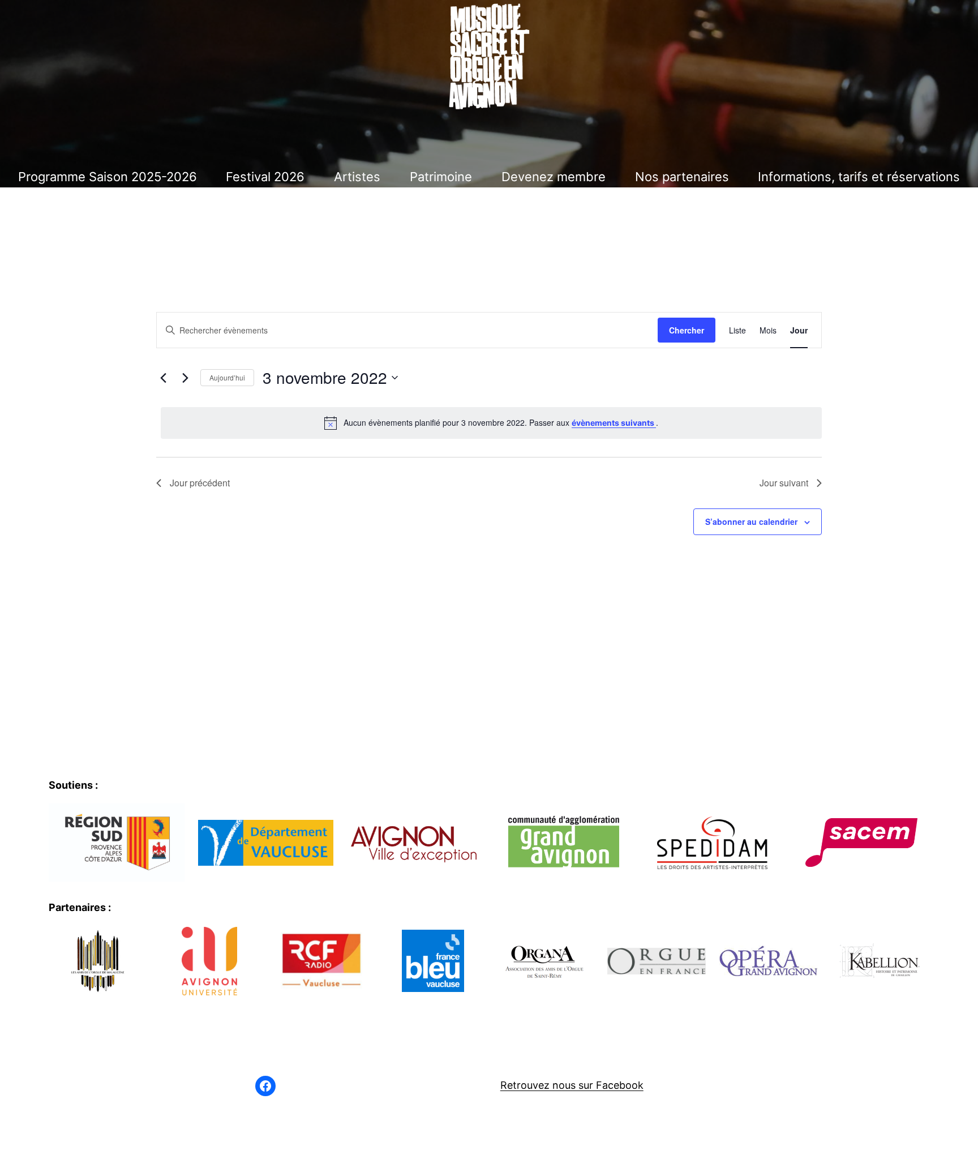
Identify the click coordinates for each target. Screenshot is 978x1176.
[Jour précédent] (163, 377)
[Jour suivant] (185, 377)
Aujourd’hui (227, 377)
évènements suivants (614, 422)
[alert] (491, 423)
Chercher (686, 330)
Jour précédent (200, 482)
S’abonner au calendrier (751, 521)
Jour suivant (784, 482)
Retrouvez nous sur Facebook (572, 1085)
